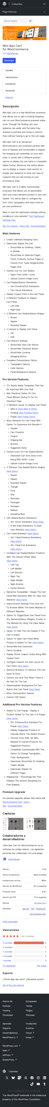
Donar (30, 1033)
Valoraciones (11, 77)
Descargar (9, 60)
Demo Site (24, 226)
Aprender (7, 1023)
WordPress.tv (10, 1037)
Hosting (6, 1010)
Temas (29, 1006)
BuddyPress (10, 1059)
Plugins (29, 1010)
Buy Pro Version (10, 226)
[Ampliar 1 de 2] (20, 821)
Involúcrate (31, 1023)
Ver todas (41, 965)
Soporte (9, 97)
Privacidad (8, 1015)
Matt (6, 1050)
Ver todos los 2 (40, 903)
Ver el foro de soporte (13, 985)
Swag (30, 1037)
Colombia (13, 1071)
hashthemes (12, 53)
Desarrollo (10, 90)
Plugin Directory (9, 12)
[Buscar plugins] (30, 21)
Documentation (38, 226)
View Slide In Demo (27, 409)
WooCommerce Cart (12, 802)
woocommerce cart (37, 914)
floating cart (40, 909)
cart (32, 909)
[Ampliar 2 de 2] (43, 821)
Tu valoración (9, 965)
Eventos (30, 1028)
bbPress (8, 1055)
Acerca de (7, 1001)
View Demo (12, 471)
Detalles (9, 70)
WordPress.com (11, 1046)
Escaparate (31, 1001)
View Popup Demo (26, 416)
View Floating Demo (28, 412)
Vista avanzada (10, 921)
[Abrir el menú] (45, 4)
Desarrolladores (10, 1033)
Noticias (6, 1006)
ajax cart (26, 909)
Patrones (30, 1015)
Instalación (10, 84)
